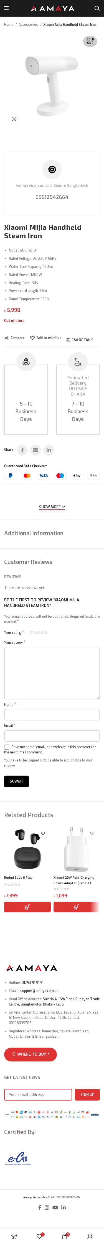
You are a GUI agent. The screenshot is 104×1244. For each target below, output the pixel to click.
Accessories (29, 24)
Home (9, 24)
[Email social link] (35, 450)
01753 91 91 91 (33, 983)
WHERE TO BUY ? (33, 1054)
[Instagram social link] (47, 1207)
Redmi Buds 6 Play (18, 878)
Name (10, 704)
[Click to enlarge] (13, 118)
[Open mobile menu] (6, 8)
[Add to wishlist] (43, 833)
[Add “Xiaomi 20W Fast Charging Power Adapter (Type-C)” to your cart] (77, 907)
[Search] (97, 8)
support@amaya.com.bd (39, 991)
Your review (15, 642)
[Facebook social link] (22, 450)
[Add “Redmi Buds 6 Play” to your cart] (27, 907)
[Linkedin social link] (48, 450)
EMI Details (82, 340)
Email (10, 725)
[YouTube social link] (55, 1207)
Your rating (14, 632)
